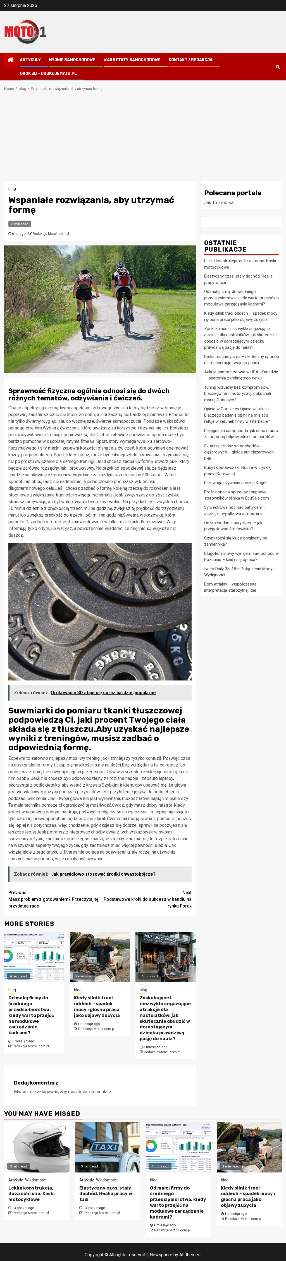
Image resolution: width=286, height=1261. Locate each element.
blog (12, 188)
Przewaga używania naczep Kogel (235, 482)
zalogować (47, 1091)
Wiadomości (36, 1180)
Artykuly (30, 60)
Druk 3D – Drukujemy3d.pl (48, 73)
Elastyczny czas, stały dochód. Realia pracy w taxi (105, 1193)
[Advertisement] (143, 139)
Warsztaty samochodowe (132, 60)
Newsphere (161, 1254)
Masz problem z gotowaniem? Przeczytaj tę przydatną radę (53, 899)
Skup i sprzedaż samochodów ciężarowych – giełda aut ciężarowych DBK (239, 452)
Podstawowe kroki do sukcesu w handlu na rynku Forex (148, 899)
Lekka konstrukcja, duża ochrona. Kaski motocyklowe (31, 1193)
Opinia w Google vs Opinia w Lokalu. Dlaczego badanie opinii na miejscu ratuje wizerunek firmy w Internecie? (237, 415)
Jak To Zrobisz (218, 202)
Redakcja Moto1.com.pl (51, 234)
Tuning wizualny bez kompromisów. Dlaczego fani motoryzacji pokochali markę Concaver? (237, 393)
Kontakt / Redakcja (191, 60)
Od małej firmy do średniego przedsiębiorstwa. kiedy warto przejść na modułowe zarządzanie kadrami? (31, 1015)
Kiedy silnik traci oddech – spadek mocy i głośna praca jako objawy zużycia (97, 1006)
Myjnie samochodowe (72, 60)
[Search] (277, 66)
